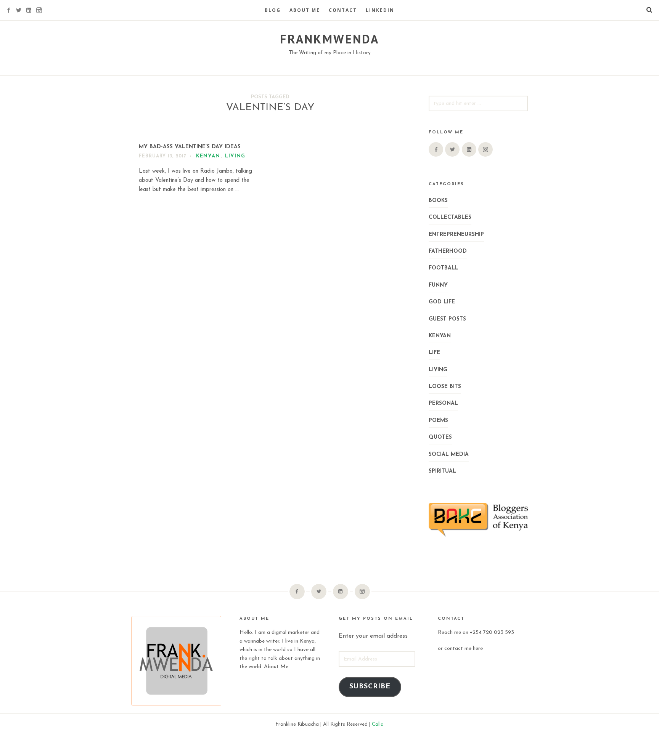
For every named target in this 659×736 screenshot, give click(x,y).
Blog (273, 10)
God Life (442, 302)
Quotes (440, 437)
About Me (304, 10)
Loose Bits (445, 387)
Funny (438, 285)
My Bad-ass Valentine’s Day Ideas (190, 147)
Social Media (449, 454)
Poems (438, 420)
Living (235, 156)
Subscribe (370, 686)
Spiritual (442, 471)
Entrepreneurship (456, 234)
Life (434, 353)
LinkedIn (380, 10)
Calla (378, 724)
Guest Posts (447, 319)
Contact (343, 10)
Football (443, 268)
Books (438, 201)
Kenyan (208, 156)
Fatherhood (448, 251)
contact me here (463, 648)
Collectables (450, 217)
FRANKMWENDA (329, 39)
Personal (443, 403)
